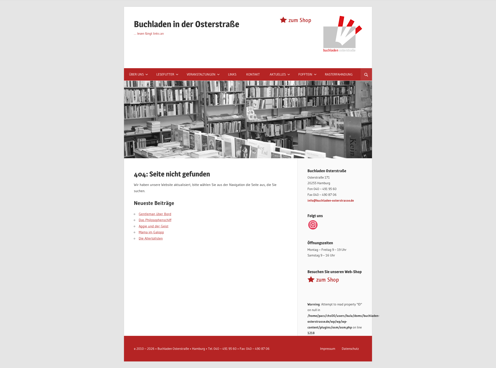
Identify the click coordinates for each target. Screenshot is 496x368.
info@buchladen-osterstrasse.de (330, 200)
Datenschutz (350, 349)
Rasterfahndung (339, 74)
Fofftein (305, 74)
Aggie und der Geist (153, 226)
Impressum (327, 349)
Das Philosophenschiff (155, 220)
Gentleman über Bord (155, 214)
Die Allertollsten (151, 238)
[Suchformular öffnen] (366, 74)
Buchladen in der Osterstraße (186, 24)
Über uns (136, 74)
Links (232, 74)
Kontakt (253, 74)
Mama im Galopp (151, 232)
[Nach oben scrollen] (489, 361)
